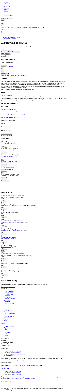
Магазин (6, 2)
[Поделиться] (2, 71)
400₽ (2, 200)
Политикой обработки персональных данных (22, 360)
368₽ (2, 217)
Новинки (6, 329)
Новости (6, 9)
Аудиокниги (7, 328)
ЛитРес (24, 114)
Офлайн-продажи (9, 291)
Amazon (19, 114)
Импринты (10, 27)
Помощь (6, 13)
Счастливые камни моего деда (9, 175)
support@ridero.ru (16, 351)
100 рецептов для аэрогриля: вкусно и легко (13, 205)
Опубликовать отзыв (6, 135)
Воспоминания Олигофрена (9, 150)
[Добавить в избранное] (2, 68)
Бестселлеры (16, 27)
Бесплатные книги (9, 331)
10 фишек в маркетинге (7, 271)
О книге (3, 75)
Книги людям (40, 27)
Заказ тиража (7, 300)
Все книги (4, 27)
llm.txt (5, 320)
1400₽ (3, 275)
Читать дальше (5, 368)
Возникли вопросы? (9, 313)
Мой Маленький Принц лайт (9, 156)
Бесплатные (23, 27)
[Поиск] (2, 24)
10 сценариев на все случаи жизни (10, 222)
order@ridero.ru (20, 354)
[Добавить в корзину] (7, 56)
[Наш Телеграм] (4, 385)
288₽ (2, 209)
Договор (6, 319)
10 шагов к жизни (6, 247)
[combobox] (34, 22)
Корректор (7, 297)
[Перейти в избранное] (2, 30)
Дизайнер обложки (9, 298)
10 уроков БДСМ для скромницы (10, 230)
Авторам (6, 8)
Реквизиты (7, 317)
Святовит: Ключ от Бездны (8, 162)
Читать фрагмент (5, 53)
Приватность (7, 314)
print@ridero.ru (17, 352)
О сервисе (7, 3)
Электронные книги (10, 326)
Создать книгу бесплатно (8, 287)
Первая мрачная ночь (7, 169)
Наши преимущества (10, 316)
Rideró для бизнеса (9, 303)
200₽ (2, 225)
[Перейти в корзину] (4, 30)
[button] (34, 24)
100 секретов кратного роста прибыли (11, 255)
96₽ (2, 234)
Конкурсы (7, 6)
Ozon (9, 114)
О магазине (7, 310)
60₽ (2, 172)
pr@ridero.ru (9, 355)
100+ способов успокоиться (8, 213)
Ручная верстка (8, 294)
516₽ (2, 258)
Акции (6, 11)
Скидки (29, 27)
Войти (2, 20)
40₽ (2, 153)
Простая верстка (8, 292)
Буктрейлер (7, 295)
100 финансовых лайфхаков (8, 263)
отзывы (7, 75)
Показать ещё (4, 180)
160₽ (2, 242)
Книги (6, 311)
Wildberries (14, 114)
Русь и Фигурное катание (8, 143)
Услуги (6, 5)
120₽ (2, 146)
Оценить (10, 66)
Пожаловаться (5, 73)
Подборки (34, 27)
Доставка (6, 335)
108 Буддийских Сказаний (8, 238)
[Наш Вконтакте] (5, 384)
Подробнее (4, 65)
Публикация (7, 301)
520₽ (2, 250)
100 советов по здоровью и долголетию (12, 197)
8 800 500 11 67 (5, 345)
